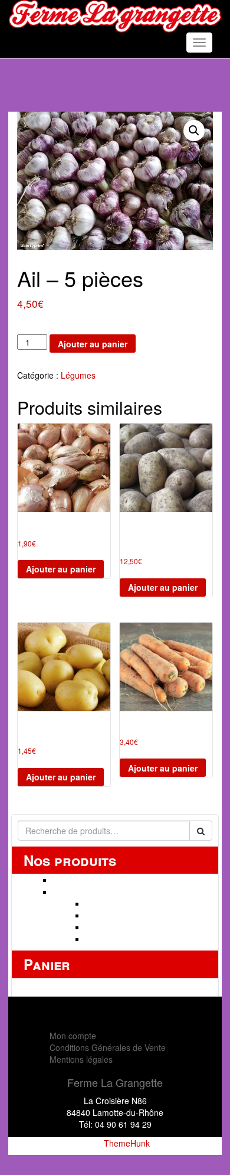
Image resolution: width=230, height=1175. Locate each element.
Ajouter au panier (92, 344)
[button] (194, 130)
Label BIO (104, 939)
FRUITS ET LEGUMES (96, 891)
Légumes (78, 375)
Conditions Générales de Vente (108, 1047)
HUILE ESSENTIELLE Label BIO (113, 880)
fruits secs (104, 915)
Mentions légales (81, 1059)
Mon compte (73, 1035)
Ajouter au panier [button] (61, 569)
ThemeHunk (127, 1143)
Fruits (96, 903)
